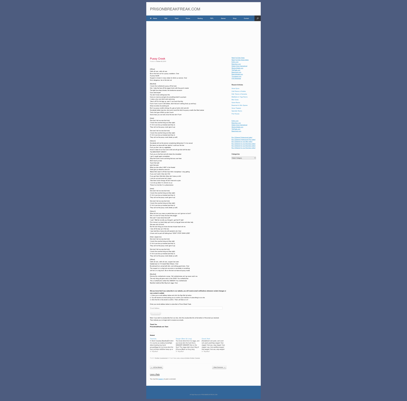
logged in (161, 379)
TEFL (212, 18)
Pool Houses (235, 114)
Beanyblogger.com (237, 74)
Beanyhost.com (236, 72)
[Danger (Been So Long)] (189, 345)
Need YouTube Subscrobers (240, 60)
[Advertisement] (203, 37)
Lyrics (178, 358)
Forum (188, 18)
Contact (246, 18)
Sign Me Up (155, 313)
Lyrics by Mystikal (185, 358)
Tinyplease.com (236, 76)
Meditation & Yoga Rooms (240, 97)
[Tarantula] (163, 345)
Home (155, 18)
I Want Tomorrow (219, 367)
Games (223, 18)
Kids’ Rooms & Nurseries (239, 94)
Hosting (200, 18)
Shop (234, 18)
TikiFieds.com (236, 70)
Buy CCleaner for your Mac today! (242, 141)
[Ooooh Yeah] (215, 345)
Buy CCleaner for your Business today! (244, 144)
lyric (175, 358)
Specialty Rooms (237, 111)
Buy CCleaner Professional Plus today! (244, 139)
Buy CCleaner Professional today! (242, 137)
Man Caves (235, 100)
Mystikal (157, 358)
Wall (165, 18)
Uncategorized (163, 358)
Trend (176, 18)
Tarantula (197, 358)
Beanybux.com (236, 64)
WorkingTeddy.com (237, 68)
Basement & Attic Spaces (240, 105)
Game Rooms (236, 102)
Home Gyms (235, 88)
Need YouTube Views (238, 58)
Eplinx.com (235, 62)
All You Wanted (156, 367)
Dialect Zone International (239, 66)
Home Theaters (236, 108)
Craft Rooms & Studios (239, 91)
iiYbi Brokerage (236, 78)
